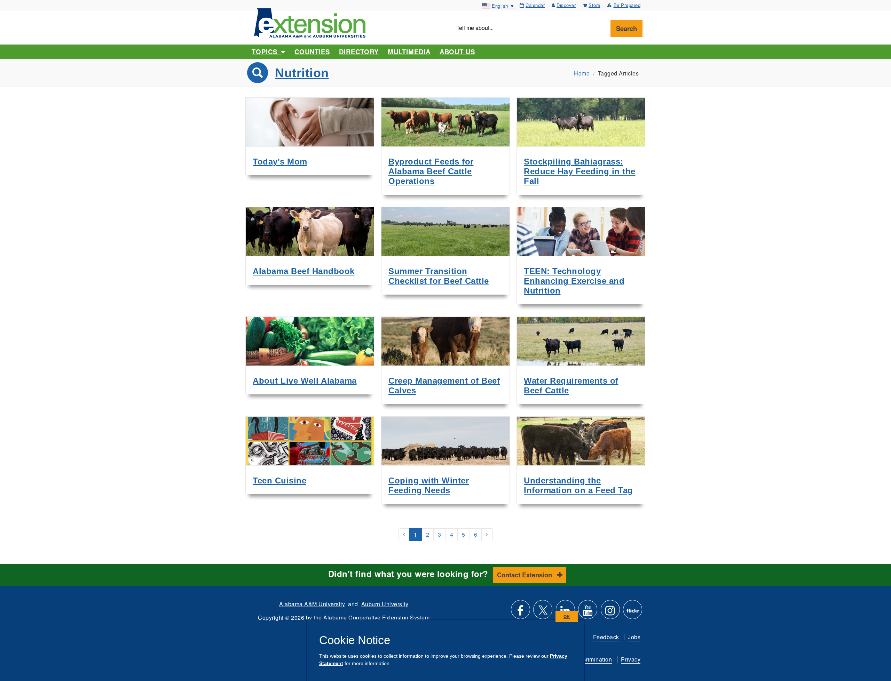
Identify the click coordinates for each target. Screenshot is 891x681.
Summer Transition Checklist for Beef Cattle (438, 276)
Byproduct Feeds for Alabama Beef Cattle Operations (431, 171)
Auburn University (385, 604)
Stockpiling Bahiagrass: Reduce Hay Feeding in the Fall (580, 171)
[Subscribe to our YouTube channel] (587, 612)
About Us (457, 51)
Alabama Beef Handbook (304, 271)
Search (626, 28)
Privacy (631, 659)
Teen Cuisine (279, 480)
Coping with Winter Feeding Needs (428, 485)
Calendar (535, 5)
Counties (312, 51)
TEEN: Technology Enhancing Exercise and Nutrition (574, 280)
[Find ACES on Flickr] (632, 612)
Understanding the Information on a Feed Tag (578, 485)
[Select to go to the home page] (309, 22)
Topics (266, 51)
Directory (359, 51)
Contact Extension (525, 574)
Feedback (606, 637)
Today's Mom (280, 161)
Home (582, 73)
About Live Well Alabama (305, 380)
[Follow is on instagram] (610, 612)
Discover (566, 5)
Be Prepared (627, 5)
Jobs (634, 637)
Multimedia (409, 51)
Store (594, 5)
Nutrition (302, 73)
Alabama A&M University (312, 604)
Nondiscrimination (588, 659)
